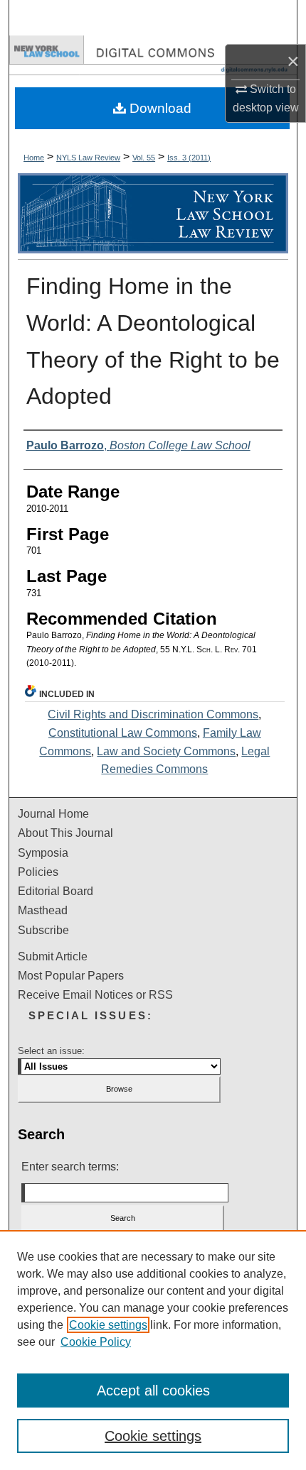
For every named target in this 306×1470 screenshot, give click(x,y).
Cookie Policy (95, 1342)
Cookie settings (108, 1325)
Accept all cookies (153, 1390)
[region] (153, 1350)
